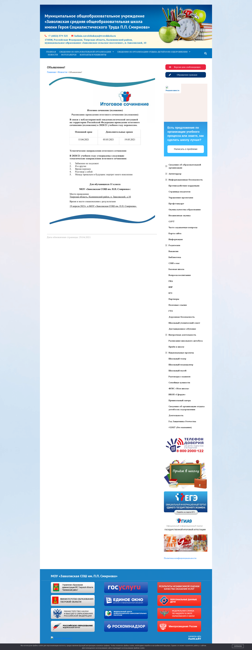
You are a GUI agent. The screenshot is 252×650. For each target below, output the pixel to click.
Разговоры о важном (179, 376)
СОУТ (171, 221)
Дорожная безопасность (182, 316)
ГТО (171, 311)
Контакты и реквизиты (93, 54)
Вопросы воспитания (180, 275)
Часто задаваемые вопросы (183, 227)
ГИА (171, 281)
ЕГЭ (170, 293)
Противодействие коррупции (184, 185)
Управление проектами (181, 197)
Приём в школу (176, 346)
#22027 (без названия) (180, 427)
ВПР (171, 287)
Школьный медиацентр (181, 364)
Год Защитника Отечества (182, 421)
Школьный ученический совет (184, 322)
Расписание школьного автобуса (186, 340)
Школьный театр (177, 358)
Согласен (238, 646)
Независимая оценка (179, 215)
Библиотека (175, 257)
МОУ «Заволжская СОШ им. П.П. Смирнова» (84, 576)
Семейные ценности (179, 382)
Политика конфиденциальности (180, 558)
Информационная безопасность (186, 179)
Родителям (174, 245)
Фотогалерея (68, 54)
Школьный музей (177, 370)
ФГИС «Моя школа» (179, 388)
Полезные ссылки (178, 305)
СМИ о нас (174, 263)
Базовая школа (176, 269)
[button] (205, 53)
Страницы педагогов (179, 191)
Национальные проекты (181, 352)
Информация (176, 239)
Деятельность (176, 415)
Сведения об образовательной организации (85, 51)
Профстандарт (176, 203)
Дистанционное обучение (182, 328)
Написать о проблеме (185, 149)
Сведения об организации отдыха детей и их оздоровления (152, 51)
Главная (51, 51)
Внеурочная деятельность (182, 334)
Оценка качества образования (185, 209)
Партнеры (174, 299)
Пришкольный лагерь (180, 400)
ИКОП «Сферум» (177, 394)
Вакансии (173, 251)
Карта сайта (175, 233)
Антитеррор (175, 173)
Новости (53, 54)
